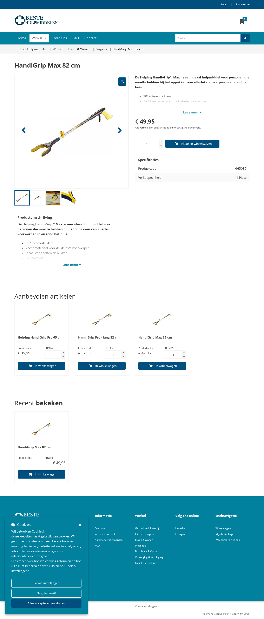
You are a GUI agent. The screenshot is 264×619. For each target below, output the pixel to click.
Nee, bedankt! (46, 593)
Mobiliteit (140, 545)
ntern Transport (145, 534)
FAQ (76, 38)
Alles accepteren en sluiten (46, 603)
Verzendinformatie (105, 534)
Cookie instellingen (46, 583)
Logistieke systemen (146, 563)
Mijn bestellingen (225, 534)
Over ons (100, 528)
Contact (90, 38)
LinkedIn (180, 528)
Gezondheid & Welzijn (147, 528)
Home (21, 38)
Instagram (181, 534)
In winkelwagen (45, 366)
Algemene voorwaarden (109, 540)
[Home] (71, 20)
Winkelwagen (223, 528)
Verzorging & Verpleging (149, 557)
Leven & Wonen (144, 540)
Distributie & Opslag (146, 551)
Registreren (243, 4)
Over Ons (60, 38)
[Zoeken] (245, 38)
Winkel (37, 38)
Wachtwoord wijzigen (228, 540)
